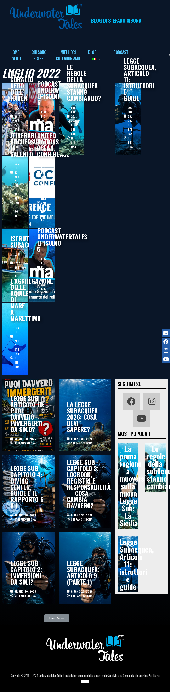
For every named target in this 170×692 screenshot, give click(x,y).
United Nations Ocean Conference (53, 145)
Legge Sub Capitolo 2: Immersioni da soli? (26, 572)
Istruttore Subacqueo (26, 241)
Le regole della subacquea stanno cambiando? (84, 82)
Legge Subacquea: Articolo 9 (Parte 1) (83, 572)
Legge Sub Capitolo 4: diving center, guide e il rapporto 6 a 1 (27, 487)
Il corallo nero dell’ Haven (21, 86)
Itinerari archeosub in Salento (25, 145)
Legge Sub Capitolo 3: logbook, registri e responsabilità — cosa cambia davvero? (89, 483)
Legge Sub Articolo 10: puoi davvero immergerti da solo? (27, 414)
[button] (56, 618)
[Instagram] (151, 401)
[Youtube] (141, 418)
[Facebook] (131, 401)
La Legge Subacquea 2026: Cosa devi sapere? (82, 417)
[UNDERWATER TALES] (46, 16)
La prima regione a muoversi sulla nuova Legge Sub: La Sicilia (133, 485)
